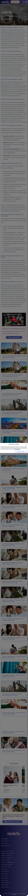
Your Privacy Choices (20, 451)
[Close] (26, 444)
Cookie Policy (17, 449)
